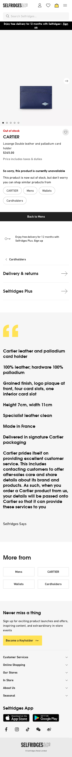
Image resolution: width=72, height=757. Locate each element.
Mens (18, 572)
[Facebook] (6, 732)
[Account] (40, 5)
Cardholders (17, 259)
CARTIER (11, 137)
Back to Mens (36, 216)
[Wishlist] (48, 5)
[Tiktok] (28, 732)
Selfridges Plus (17, 291)
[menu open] (65, 5)
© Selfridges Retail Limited (36, 751)
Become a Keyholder (19, 640)
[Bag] (56, 5)
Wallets (19, 584)
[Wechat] (38, 732)
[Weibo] (49, 732)
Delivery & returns (20, 273)
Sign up (38, 240)
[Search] (8, 16)
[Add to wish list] (65, 132)
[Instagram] (17, 732)
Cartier (10, 351)
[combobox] (39, 16)
